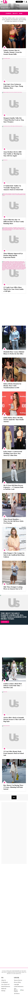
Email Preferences (5, 986)
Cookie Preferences (18, 986)
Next (14, 797)
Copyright (16, 984)
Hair (20, 13)
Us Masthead (4, 982)
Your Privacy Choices (16, 990)
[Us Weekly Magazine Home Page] (5, 1)
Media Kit (3, 988)
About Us (3, 980)
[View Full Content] (14, 603)
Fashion (8, 13)
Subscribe (19, 1)
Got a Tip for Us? (5, 984)
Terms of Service (18, 980)
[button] (24, 2)
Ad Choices (17, 993)
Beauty (15, 13)
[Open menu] (2, 1)
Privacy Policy (17, 982)
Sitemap (3, 990)
